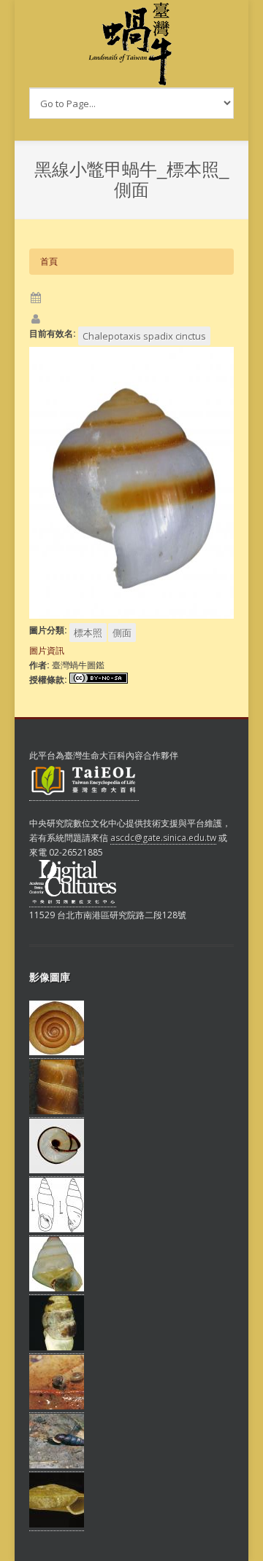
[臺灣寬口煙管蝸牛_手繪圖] (56, 1229)
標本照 (88, 632)
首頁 (49, 261)
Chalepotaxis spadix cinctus (144, 336)
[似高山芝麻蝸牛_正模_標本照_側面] (56, 1347)
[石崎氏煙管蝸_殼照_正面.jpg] (56, 1111)
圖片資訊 (46, 650)
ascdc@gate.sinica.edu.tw (163, 838)
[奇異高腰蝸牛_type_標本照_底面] (56, 1170)
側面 (122, 632)
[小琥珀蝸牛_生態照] (56, 1406)
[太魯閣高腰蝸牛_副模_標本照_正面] (56, 1288)
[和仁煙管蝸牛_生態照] (56, 1465)
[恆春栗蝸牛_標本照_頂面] (56, 1052)
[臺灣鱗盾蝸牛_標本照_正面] (56, 1524)
